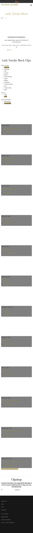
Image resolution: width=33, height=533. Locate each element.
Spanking (7, 82)
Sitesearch (3, 509)
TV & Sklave (6, 310)
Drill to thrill (6, 371)
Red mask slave (7, 250)
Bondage (6, 69)
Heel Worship (8, 76)
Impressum (4, 501)
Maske (6, 80)
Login (2, 504)
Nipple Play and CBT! (9, 159)
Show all (6, 67)
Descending (7, 103)
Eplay (5, 75)
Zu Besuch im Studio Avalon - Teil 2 (13, 462)
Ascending (7, 101)
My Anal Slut (6, 219)
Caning (6, 73)
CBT (5, 71)
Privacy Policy (4, 514)
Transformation (8, 84)
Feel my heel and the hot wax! (11, 128)
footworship (7, 88)
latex (5, 89)
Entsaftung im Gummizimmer (11, 401)
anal (5, 86)
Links (2, 507)
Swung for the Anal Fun (9, 189)
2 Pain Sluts (6, 280)
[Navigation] (31, 5)
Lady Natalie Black (16, 14)
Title (5, 94)
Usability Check (7, 340)
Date (5, 96)
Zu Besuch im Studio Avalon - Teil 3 (13, 431)
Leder (6, 78)
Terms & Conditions (6, 519)
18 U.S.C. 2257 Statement (7, 522)
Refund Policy (4, 516)
